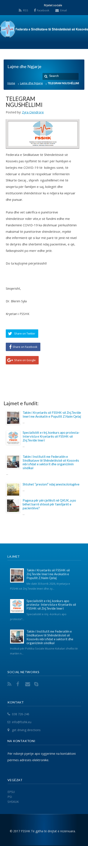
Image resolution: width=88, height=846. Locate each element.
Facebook (43, 10)
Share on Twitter (24, 333)
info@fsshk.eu (21, 722)
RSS (25, 10)
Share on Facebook (25, 347)
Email (63, 10)
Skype (37, 684)
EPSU (11, 792)
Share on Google (25, 360)
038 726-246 (20, 714)
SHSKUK (13, 802)
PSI (9, 797)
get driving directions (26, 730)
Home (11, 83)
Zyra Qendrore (33, 112)
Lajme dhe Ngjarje (31, 83)
